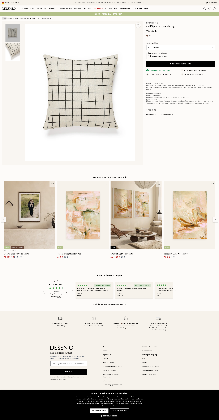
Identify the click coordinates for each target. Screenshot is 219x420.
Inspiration (125, 9)
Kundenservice (148, 351)
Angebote (98, 9)
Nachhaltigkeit (108, 363)
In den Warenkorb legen (181, 64)
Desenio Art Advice (149, 347)
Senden (68, 372)
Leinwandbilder (65, 9)
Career (105, 359)
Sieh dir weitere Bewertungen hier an (109, 304)
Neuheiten (41, 9)
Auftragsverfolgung (149, 355)
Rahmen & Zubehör (82, 9)
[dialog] (109, 405)
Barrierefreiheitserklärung (113, 367)
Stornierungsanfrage (150, 370)
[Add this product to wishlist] (138, 25)
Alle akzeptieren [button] (99, 411)
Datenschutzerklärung (64, 377)
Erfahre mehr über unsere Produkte (159, 115)
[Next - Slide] (215, 219)
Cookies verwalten (149, 374)
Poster (52, 9)
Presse (105, 351)
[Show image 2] (12, 52)
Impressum (107, 355)
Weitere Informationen (109, 406)
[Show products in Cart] (214, 8)
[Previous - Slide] (3, 219)
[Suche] (204, 8)
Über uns (106, 347)
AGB (143, 359)
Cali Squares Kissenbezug (42, 18)
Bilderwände (111, 9)
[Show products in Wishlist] (209, 8)
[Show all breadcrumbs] (4, 18)
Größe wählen (152, 43)
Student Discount (109, 370)
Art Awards (107, 381)
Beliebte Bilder (27, 9)
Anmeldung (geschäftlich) (113, 385)
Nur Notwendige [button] (120, 411)
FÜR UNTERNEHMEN (140, 9)
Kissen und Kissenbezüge (19, 18)
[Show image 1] (12, 33)
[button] (109, 416)
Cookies (145, 363)
